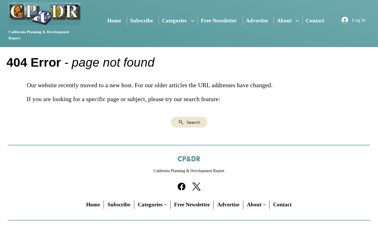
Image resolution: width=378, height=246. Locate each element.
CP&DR (188, 159)
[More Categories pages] (192, 21)
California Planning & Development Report (189, 171)
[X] (196, 186)
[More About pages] (297, 21)
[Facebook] (181, 186)
